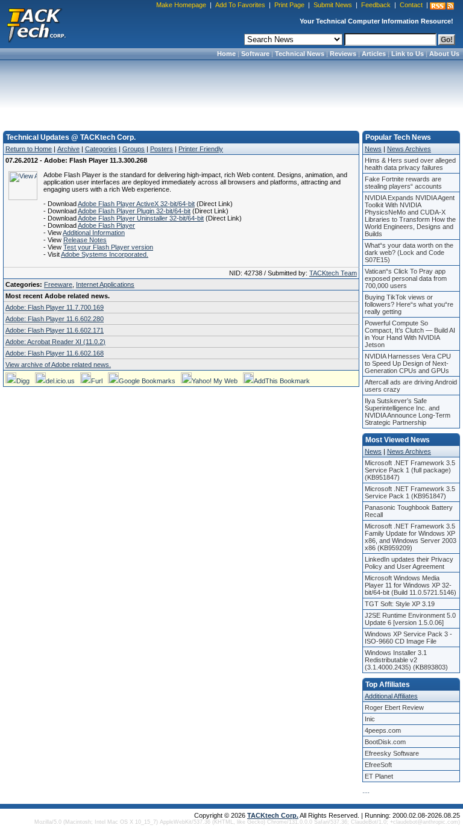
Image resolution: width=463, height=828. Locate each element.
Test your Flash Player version (108, 247)
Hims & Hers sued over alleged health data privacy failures (410, 164)
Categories (101, 148)
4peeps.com (383, 730)
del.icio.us (60, 380)
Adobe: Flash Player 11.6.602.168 (54, 353)
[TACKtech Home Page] (36, 24)
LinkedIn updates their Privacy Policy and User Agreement (409, 563)
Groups (133, 148)
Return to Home (28, 148)
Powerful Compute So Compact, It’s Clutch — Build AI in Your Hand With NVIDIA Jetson (410, 333)
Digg (23, 380)
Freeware (58, 284)
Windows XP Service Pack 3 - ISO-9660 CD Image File (408, 637)
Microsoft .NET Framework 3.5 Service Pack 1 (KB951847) (410, 492)
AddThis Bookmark (282, 380)
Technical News (299, 53)
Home (226, 53)
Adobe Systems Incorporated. (104, 254)
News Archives (409, 148)
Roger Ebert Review (394, 707)
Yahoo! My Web (215, 380)
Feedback (376, 4)
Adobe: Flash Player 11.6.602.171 (54, 330)
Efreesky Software (392, 753)
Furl (96, 380)
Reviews (343, 53)
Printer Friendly (200, 148)
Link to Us (407, 53)
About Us (444, 53)
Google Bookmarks (147, 380)
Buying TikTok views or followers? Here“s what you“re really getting (409, 304)
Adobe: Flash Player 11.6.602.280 (54, 318)
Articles (374, 53)
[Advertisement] (231, 91)
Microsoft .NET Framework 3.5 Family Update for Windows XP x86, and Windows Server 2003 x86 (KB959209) (410, 536)
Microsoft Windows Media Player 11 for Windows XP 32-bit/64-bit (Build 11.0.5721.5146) (410, 585)
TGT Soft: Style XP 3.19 (400, 603)
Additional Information (94, 232)
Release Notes (85, 239)
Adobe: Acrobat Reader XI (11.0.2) (55, 341)
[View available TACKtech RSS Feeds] (442, 6)
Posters (161, 148)
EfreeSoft (378, 764)
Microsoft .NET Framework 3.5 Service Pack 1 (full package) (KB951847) (410, 470)
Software (255, 53)
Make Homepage (181, 4)
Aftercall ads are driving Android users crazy (411, 385)
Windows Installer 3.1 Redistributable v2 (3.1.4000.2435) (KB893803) (406, 660)
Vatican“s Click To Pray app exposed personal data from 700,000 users (406, 278)
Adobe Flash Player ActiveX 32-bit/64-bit (136, 203)
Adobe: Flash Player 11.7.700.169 (54, 307)
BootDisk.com (385, 741)
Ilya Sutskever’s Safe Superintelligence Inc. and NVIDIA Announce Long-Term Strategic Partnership (407, 411)
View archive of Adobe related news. (58, 364)
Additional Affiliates (391, 696)
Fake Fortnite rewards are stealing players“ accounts (403, 182)
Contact (411, 4)
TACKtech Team (333, 273)
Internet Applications (105, 284)
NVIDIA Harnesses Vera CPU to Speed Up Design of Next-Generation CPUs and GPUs (408, 363)
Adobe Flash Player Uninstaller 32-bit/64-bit (141, 218)
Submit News (332, 4)
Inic (370, 719)
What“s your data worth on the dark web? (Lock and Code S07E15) (409, 252)
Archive (68, 148)
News (373, 148)
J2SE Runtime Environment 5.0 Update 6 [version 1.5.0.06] (410, 619)
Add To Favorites (240, 4)
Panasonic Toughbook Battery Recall (409, 511)
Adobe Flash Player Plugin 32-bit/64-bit (134, 211)
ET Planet (379, 776)
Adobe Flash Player (106, 225)
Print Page (289, 4)
